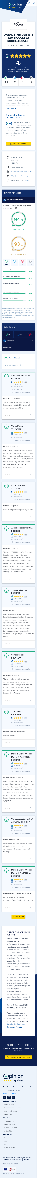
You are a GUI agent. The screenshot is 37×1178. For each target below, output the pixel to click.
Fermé (26, 180)
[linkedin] (13, 1097)
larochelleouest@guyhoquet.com (21, 171)
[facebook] (4, 1097)
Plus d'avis (17, 917)
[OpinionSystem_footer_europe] (9, 1168)
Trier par (11, 365)
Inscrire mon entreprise (20, 1057)
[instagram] (9, 1097)
